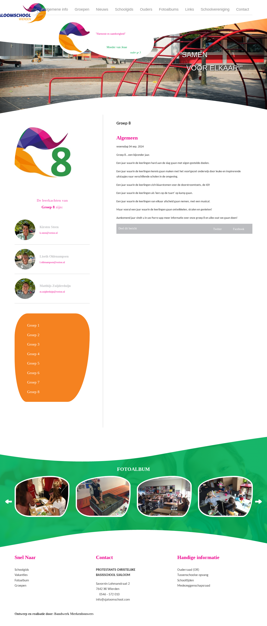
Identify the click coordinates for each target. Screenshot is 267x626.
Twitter (217, 229)
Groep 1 (33, 325)
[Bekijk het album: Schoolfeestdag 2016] (42, 496)
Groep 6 (33, 373)
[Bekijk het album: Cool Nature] (103, 496)
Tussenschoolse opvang (192, 575)
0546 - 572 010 (109, 594)
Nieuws (102, 9)
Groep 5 (33, 363)
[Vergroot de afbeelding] (52, 153)
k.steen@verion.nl (49, 232)
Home (32, 9)
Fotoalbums (169, 9)
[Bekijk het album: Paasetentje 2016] (225, 496)
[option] (106, 38)
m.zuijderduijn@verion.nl (52, 291)
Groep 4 (33, 354)
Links (189, 9)
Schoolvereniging (215, 9)
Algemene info (56, 9)
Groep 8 (33, 392)
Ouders (146, 9)
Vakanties (21, 575)
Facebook (238, 229)
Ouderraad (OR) (188, 570)
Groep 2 (33, 335)
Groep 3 (33, 344)
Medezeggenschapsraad (193, 585)
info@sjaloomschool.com (113, 599)
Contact (242, 9)
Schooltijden (185, 580)
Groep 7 (33, 382)
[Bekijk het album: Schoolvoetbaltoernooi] (164, 496)
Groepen (82, 9)
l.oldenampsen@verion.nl (52, 262)
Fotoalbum (22, 580)
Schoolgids (124, 9)
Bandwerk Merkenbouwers (73, 614)
